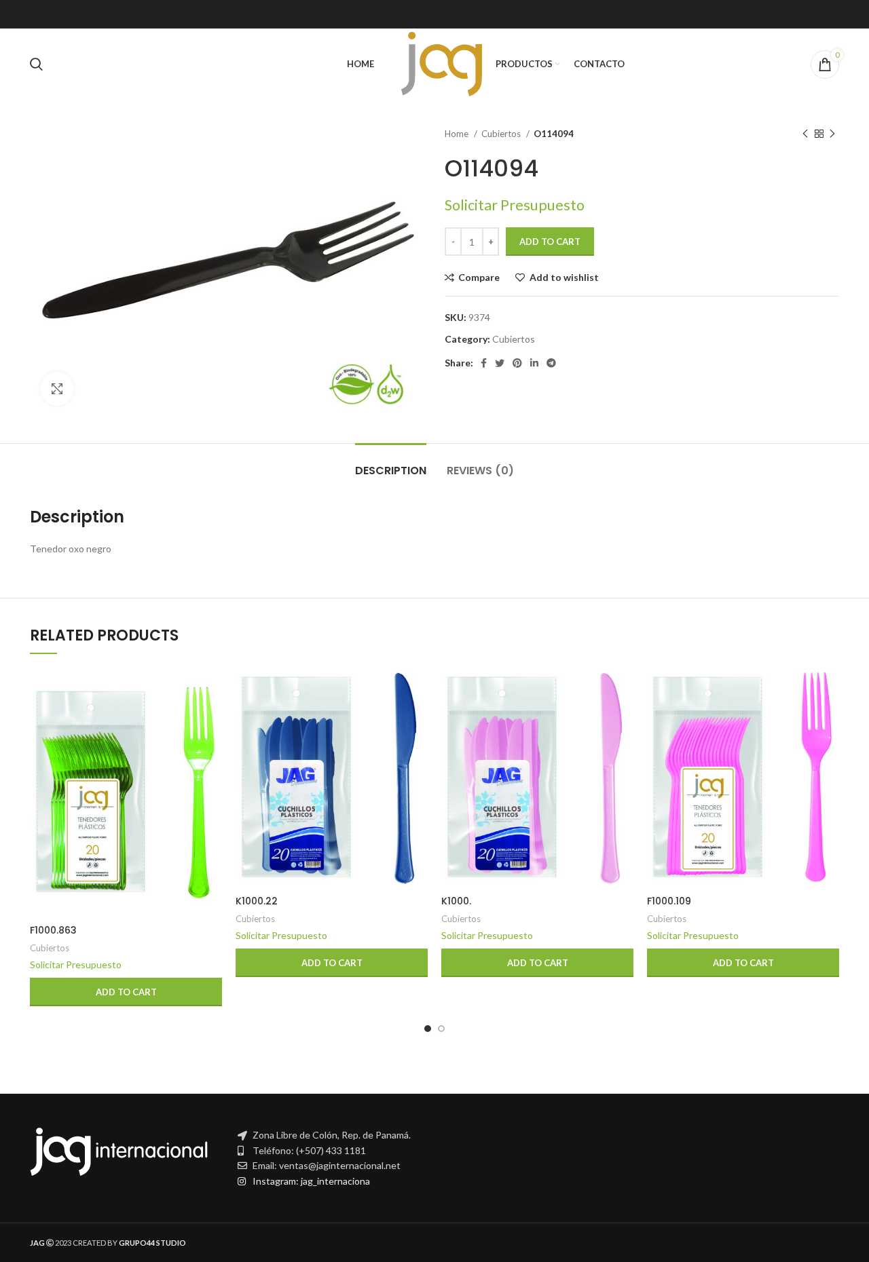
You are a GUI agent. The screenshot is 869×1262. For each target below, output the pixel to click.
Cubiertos (502, 133)
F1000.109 (669, 901)
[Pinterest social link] (517, 363)
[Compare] (212, 690)
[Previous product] (805, 134)
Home (457, 133)
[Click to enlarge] (57, 389)
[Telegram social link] (551, 363)
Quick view (212, 721)
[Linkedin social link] (534, 363)
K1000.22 (257, 901)
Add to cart (549, 241)
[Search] (36, 64)
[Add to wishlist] (212, 751)
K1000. (456, 901)
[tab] (390, 463)
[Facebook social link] (484, 363)
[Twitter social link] (500, 363)
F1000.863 (53, 930)
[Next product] (832, 134)
